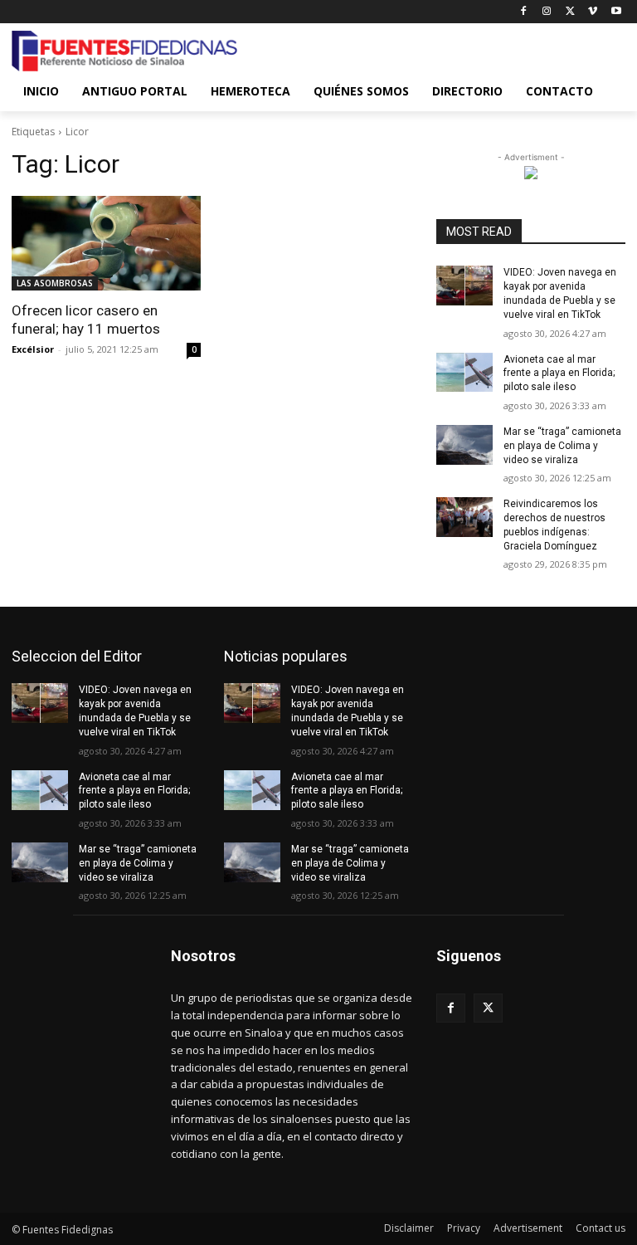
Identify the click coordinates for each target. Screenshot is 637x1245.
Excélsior (33, 349)
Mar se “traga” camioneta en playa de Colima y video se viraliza (562, 446)
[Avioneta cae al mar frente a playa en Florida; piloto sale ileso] (464, 373)
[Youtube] (615, 12)
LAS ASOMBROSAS (55, 283)
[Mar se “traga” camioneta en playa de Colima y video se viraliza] (464, 445)
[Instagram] (547, 12)
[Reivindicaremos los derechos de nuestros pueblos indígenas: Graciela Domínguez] (464, 517)
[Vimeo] (592, 12)
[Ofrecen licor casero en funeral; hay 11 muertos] (106, 243)
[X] (570, 12)
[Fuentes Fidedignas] (124, 51)
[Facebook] (523, 12)
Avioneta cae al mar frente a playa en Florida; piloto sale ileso (559, 373)
